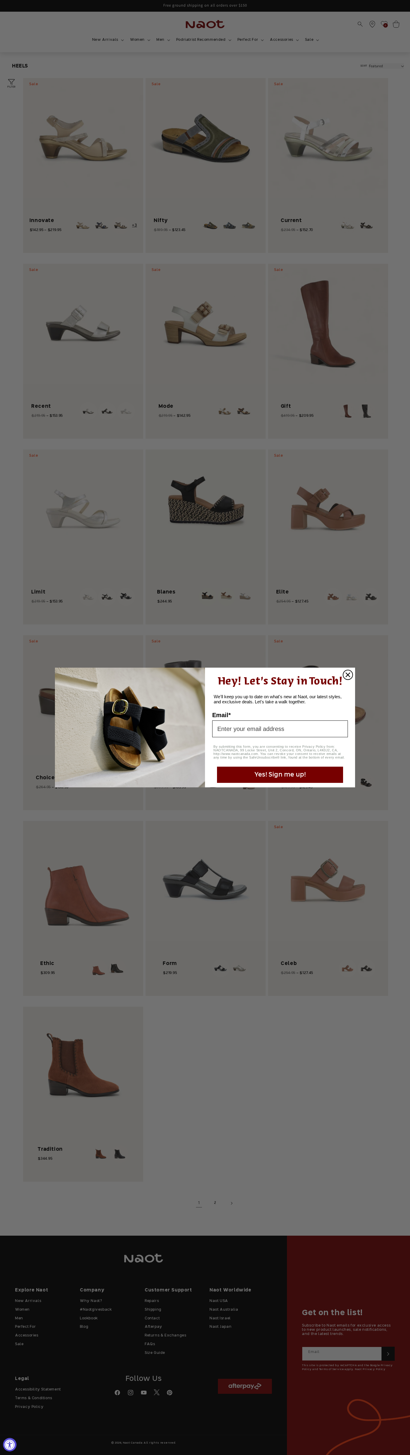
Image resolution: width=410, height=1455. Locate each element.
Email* (221, 715)
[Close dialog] (348, 675)
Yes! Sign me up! (280, 775)
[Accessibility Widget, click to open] (10, 1444)
